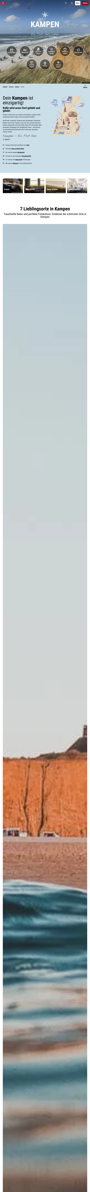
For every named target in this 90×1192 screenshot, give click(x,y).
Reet (28, 145)
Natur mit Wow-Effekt (18, 149)
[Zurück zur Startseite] (3, 3)
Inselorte (17, 86)
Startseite (5, 86)
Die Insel (11, 86)
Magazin (15, 163)
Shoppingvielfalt (26, 156)
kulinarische (18, 159)
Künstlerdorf (21, 152)
